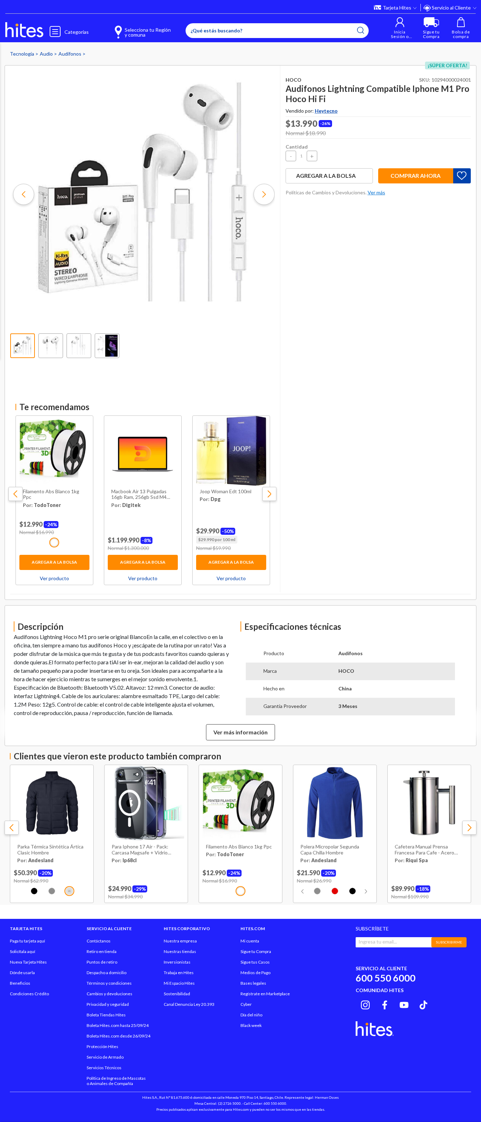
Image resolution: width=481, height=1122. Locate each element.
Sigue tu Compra (256, 951)
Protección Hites (102, 1046)
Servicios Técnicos (104, 1067)
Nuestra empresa (180, 941)
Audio (47, 54)
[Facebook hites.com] (384, 1004)
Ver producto (54, 578)
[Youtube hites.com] (404, 1004)
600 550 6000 (386, 978)
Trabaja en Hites (179, 972)
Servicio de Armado (105, 1057)
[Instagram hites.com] (365, 1004)
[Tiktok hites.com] (423, 1004)
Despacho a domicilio (106, 972)
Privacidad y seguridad (108, 1004)
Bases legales (253, 983)
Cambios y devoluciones (109, 993)
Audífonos (70, 54)
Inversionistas (177, 962)
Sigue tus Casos (255, 962)
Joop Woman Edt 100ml (225, 491)
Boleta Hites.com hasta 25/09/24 (118, 1025)
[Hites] (24, 30)
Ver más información (240, 732)
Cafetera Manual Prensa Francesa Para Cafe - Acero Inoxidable (424, 850)
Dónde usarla (22, 972)
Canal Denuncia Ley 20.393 (189, 1004)
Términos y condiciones (109, 983)
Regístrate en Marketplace (265, 993)
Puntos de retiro (102, 962)
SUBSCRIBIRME (449, 942)
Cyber (246, 1004)
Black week (251, 1025)
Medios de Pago (255, 972)
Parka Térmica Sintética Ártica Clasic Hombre (50, 849)
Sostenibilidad (177, 993)
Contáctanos (99, 941)
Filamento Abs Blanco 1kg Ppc (51, 494)
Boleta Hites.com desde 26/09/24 (118, 1036)
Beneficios (20, 983)
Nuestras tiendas (180, 951)
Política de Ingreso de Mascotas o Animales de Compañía (116, 1081)
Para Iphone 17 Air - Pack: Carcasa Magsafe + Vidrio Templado (140, 850)
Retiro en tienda (102, 951)
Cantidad (297, 147)
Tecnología (22, 54)
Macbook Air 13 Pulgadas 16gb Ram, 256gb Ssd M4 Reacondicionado (139, 495)
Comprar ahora (416, 175)
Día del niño (251, 1014)
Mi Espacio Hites (179, 983)
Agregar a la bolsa (54, 562)
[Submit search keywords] (360, 30)
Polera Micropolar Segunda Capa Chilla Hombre (329, 849)
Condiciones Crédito (29, 993)
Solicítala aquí (22, 951)
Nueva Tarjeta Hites (28, 962)
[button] (400, 28)
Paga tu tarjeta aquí (27, 941)
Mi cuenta (250, 941)
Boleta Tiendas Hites (106, 1014)
